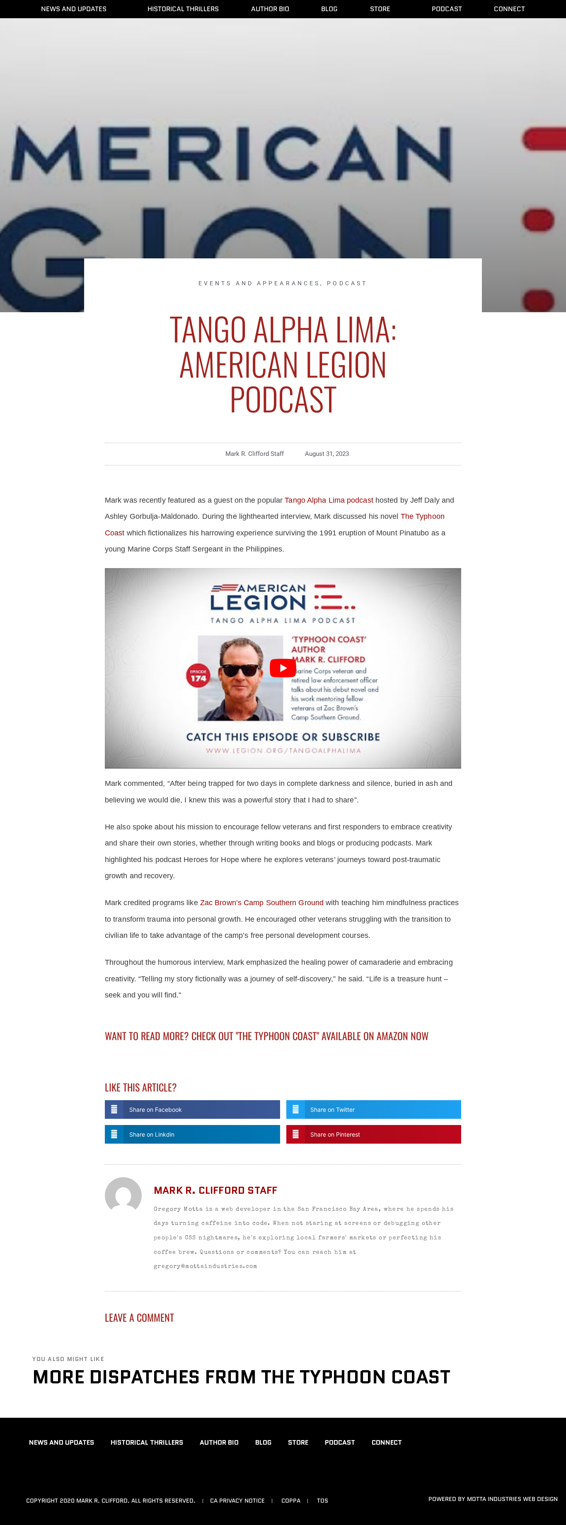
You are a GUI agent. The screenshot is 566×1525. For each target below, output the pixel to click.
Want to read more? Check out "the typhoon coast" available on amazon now (267, 1035)
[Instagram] (75, 1473)
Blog (329, 9)
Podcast (447, 9)
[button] (192, 1109)
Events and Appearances (259, 283)
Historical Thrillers (183, 9)
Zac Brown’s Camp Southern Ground (262, 903)
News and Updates (73, 9)
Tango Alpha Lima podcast (329, 500)
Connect (509, 9)
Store (380, 9)
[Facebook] (54, 1473)
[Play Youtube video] (283, 668)
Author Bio (270, 9)
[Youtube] (34, 1473)
